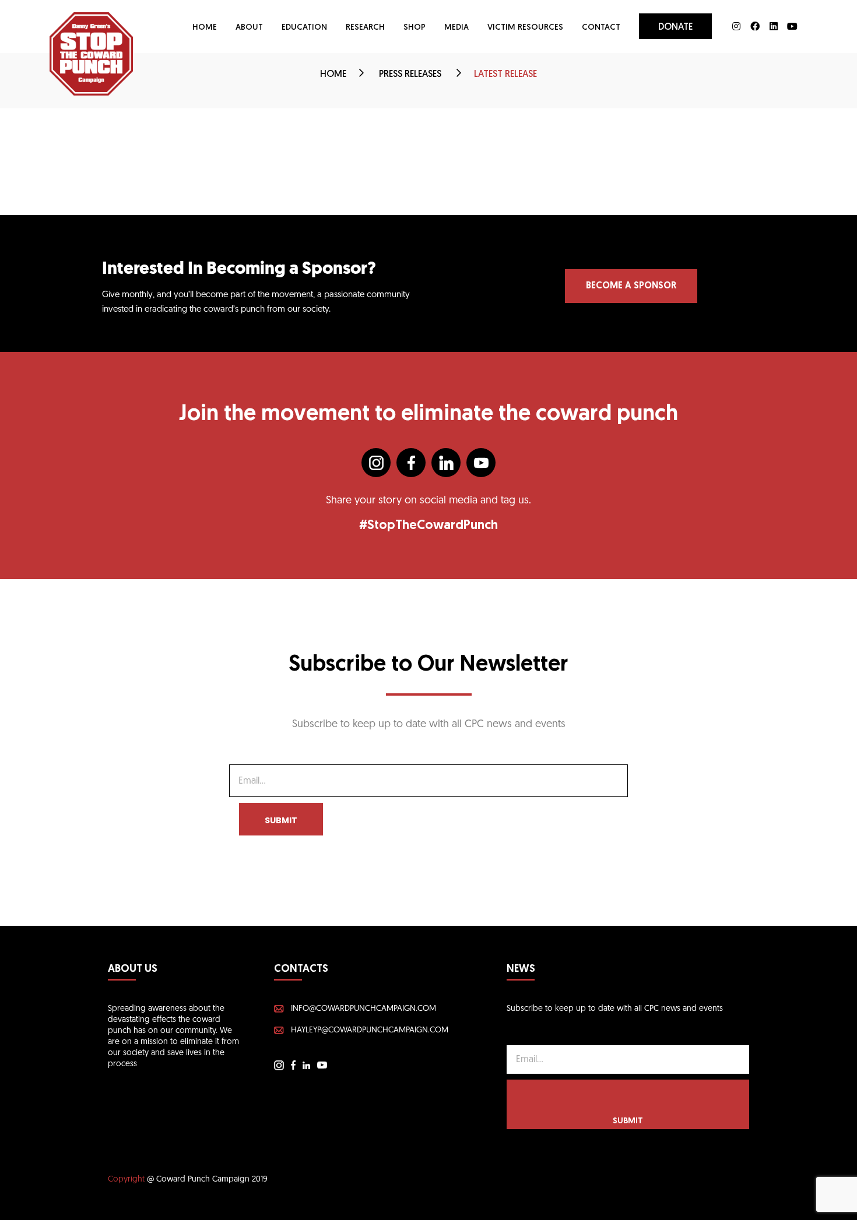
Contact (601, 27)
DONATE (675, 27)
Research (365, 27)
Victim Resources (525, 27)
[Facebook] (755, 26)
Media (456, 27)
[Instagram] (736, 26)
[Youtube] (792, 26)
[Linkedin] (773, 26)
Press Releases (411, 74)
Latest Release (505, 74)
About (249, 27)
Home (204, 27)
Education (304, 27)
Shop (414, 27)
